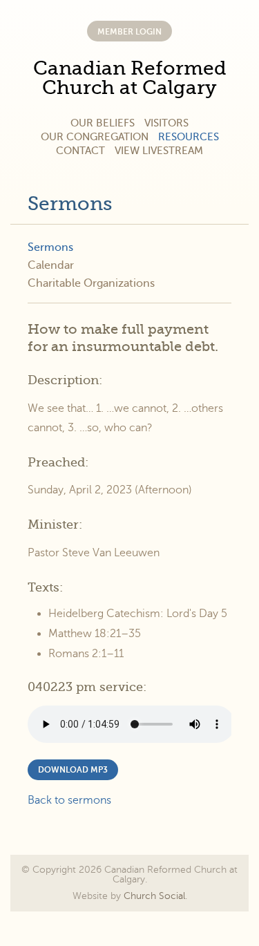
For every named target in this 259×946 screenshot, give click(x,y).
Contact (80, 150)
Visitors (166, 123)
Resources (188, 136)
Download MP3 (73, 770)
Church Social (154, 896)
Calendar (51, 265)
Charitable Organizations (91, 283)
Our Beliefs (102, 123)
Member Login (129, 32)
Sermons (70, 204)
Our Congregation (94, 136)
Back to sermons (69, 800)
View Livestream (159, 150)
